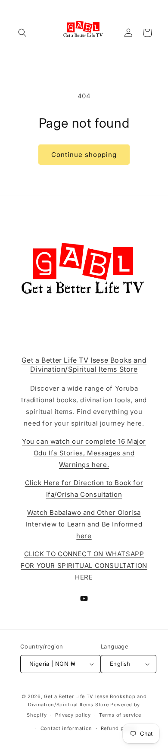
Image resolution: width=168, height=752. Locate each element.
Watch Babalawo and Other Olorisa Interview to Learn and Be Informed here (84, 524)
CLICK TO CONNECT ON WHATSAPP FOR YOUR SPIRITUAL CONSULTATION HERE (84, 565)
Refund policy (118, 728)
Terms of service (120, 715)
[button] (22, 32)
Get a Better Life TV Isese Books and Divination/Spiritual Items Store (84, 364)
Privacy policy (73, 715)
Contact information (66, 728)
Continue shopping (84, 154)
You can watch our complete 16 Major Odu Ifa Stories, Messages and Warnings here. (84, 453)
